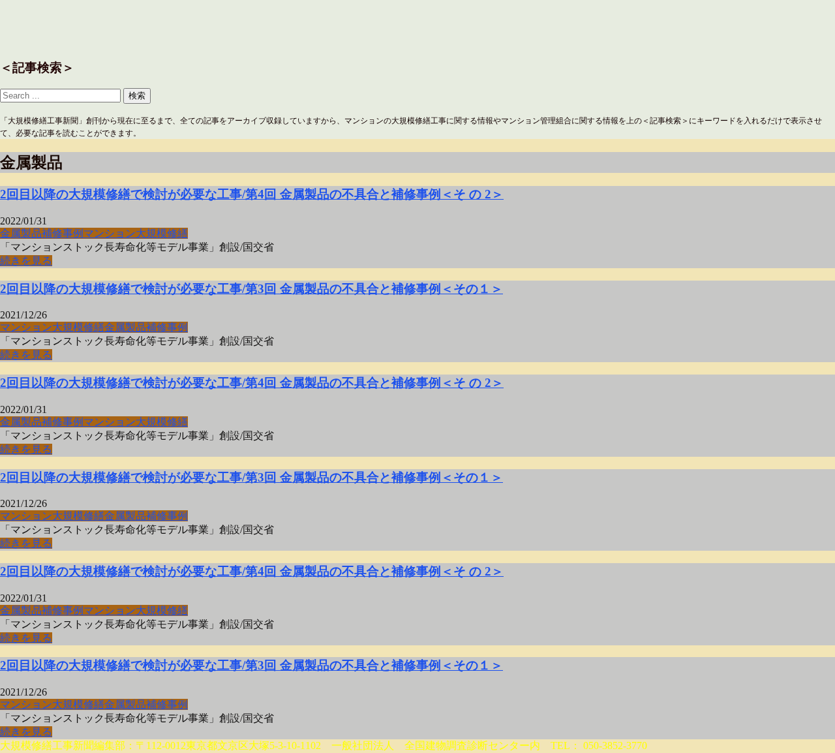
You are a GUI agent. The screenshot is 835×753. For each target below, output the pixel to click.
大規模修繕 (162, 233)
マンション (110, 233)
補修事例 (63, 233)
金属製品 (21, 233)
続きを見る (26, 260)
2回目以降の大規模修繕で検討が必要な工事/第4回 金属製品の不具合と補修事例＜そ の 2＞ (252, 194)
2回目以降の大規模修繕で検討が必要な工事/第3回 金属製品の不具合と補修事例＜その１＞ (251, 289)
